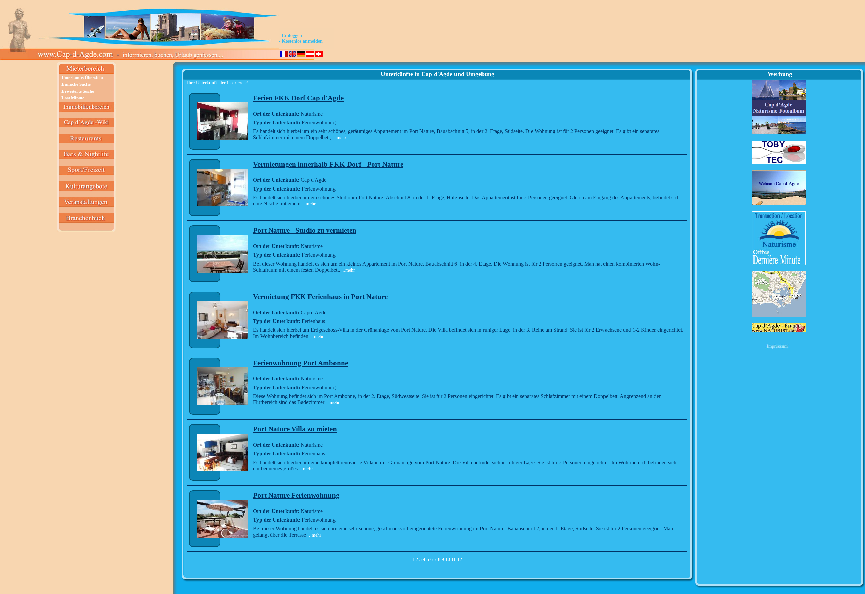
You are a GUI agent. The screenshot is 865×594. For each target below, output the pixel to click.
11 (453, 559)
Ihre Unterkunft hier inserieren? (217, 82)
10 (447, 559)
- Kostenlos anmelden (301, 41)
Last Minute (72, 97)
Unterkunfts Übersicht (82, 77)
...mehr (338, 137)
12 (459, 559)
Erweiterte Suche (77, 91)
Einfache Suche (76, 84)
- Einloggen (290, 35)
